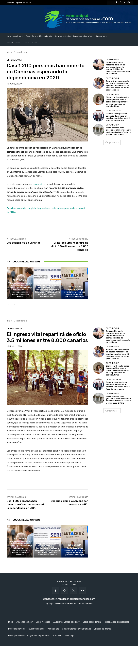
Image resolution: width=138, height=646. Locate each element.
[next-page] (14, 305)
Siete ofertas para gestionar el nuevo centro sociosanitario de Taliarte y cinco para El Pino (118, 131)
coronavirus (39, 184)
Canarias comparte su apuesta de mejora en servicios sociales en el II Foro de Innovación (118, 117)
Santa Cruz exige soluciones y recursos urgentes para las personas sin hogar (74, 293)
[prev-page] (9, 305)
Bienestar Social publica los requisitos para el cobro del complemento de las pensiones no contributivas (117, 101)
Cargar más (110, 142)
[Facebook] (116, 3)
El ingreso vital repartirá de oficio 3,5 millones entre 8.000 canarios (69, 246)
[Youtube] (129, 3)
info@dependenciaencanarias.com (75, 598)
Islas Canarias (113, 111)
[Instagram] (120, 3)
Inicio (9, 52)
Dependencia (20, 52)
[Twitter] (125, 3)
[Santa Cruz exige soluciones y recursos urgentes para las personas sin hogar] (74, 283)
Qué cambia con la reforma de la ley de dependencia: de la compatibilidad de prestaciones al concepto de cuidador (118, 68)
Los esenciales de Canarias (24, 242)
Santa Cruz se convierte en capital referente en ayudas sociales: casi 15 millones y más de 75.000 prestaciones (118, 85)
